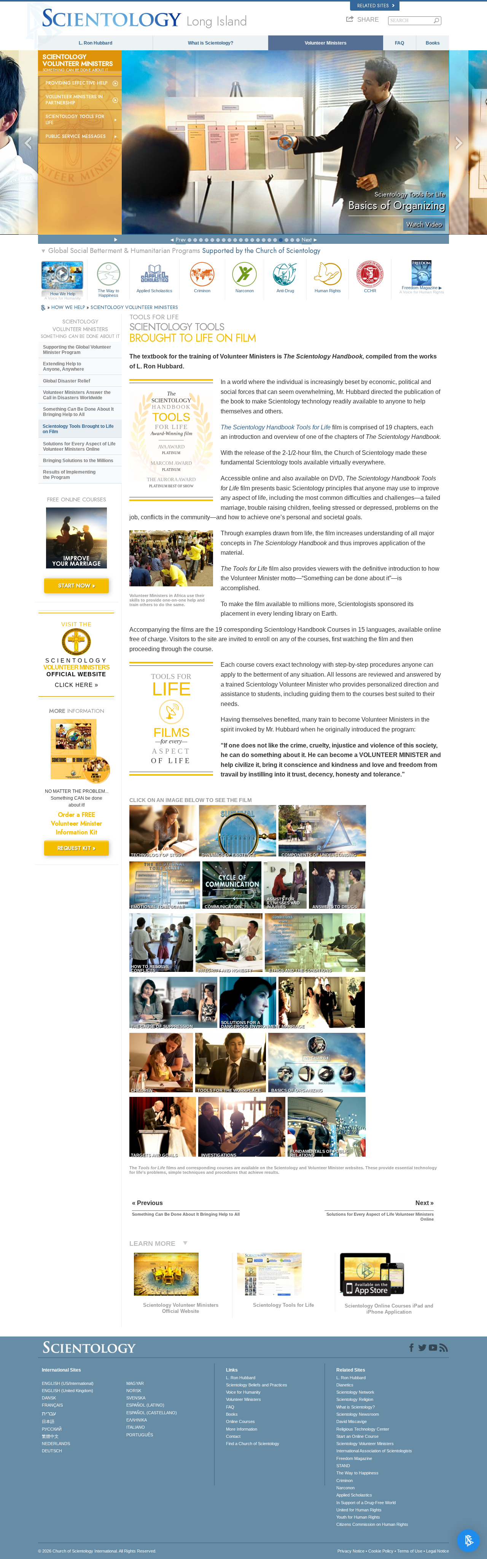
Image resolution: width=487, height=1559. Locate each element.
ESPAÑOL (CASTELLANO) (151, 1412)
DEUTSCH (52, 1451)
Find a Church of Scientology (252, 1443)
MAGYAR (135, 1383)
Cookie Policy (380, 1551)
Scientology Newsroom (357, 1414)
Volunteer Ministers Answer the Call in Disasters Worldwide (77, 395)
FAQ (399, 43)
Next (307, 239)
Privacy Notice (350, 1551)
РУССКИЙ (52, 1429)
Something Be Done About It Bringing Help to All (78, 412)
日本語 (48, 1421)
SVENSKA (135, 1398)
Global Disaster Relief (66, 381)
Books (433, 43)
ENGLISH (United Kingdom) (67, 1390)
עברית (49, 1413)
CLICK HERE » (76, 685)
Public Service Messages (76, 136)
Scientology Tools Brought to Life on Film (78, 429)
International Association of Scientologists (374, 1451)
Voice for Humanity (243, 1392)
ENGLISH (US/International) (68, 1383)
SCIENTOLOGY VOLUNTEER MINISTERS (134, 307)
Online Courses (240, 1421)
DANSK (49, 1398)
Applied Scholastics (154, 290)
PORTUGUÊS (139, 1435)
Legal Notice (437, 1551)
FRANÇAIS (52, 1405)
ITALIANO (135, 1427)
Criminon (202, 290)
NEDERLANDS (56, 1443)
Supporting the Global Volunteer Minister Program (77, 349)
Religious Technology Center (362, 1429)
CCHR (370, 290)
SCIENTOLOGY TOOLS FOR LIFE (75, 119)
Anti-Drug (285, 290)
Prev (181, 239)
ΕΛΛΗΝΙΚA (136, 1420)
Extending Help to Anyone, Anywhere (63, 366)
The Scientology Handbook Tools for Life (276, 427)
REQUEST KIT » (76, 848)
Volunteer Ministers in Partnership (74, 99)
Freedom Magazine (421, 289)
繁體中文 (50, 1436)
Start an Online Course (357, 1436)
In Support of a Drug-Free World (366, 1502)
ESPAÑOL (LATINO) (145, 1405)
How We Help (63, 294)
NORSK (133, 1390)
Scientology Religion (354, 1399)
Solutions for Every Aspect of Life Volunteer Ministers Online (79, 446)
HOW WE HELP (68, 307)
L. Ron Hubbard (95, 43)
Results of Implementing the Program (69, 474)
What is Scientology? (210, 43)
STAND (343, 1465)
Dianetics (344, 1385)
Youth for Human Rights (358, 1517)
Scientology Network (355, 1392)
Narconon (245, 290)
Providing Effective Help (77, 83)
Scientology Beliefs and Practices (256, 1385)
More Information (241, 1429)
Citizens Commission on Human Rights (372, 1524)
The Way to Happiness (108, 292)
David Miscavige (351, 1421)
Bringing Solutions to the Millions (78, 460)
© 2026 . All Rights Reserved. (97, 1551)
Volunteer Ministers (326, 43)
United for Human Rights (359, 1510)
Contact (233, 1436)
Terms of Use (409, 1551)
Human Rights (328, 290)
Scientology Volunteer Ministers (365, 1443)
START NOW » (76, 585)
